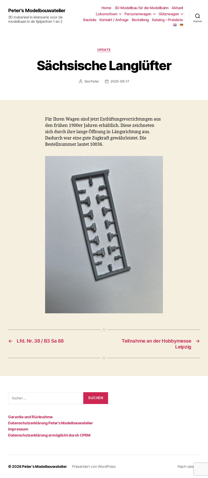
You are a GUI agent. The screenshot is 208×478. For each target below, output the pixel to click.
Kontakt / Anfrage (114, 20)
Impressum (18, 429)
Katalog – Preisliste (167, 20)
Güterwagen (169, 14)
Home (106, 8)
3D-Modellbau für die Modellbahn (142, 8)
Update (103, 50)
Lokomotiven (106, 14)
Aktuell (177, 8)
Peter (95, 81)
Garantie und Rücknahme (30, 417)
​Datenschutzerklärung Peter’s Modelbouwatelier (50, 423)
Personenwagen (138, 14)
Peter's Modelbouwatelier (36, 10)
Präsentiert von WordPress (94, 466)
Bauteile (89, 20)
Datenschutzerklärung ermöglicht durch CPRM (49, 435)
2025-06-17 (119, 81)
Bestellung (140, 20)
